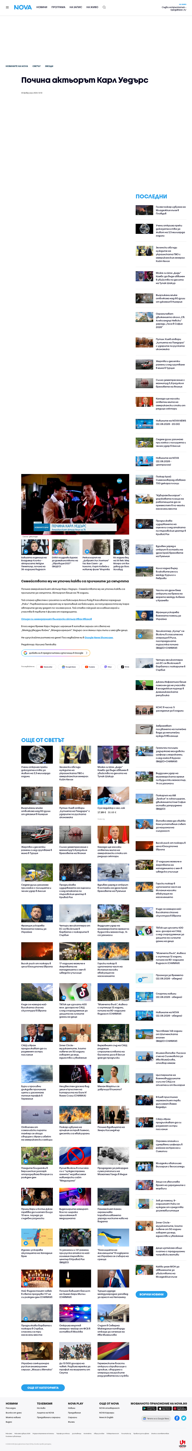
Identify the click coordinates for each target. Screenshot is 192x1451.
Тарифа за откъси (63, 1433)
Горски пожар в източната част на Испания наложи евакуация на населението (110, 969)
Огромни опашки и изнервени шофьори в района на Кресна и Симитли (169, 1146)
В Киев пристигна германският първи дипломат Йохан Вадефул (168, 1102)
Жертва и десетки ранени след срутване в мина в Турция (36, 850)
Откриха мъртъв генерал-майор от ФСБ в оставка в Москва (74, 1328)
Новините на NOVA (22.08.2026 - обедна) (169, 1014)
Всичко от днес (14, 1412)
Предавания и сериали (48, 1417)
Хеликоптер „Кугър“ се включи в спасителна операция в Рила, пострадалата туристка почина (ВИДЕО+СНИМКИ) (170, 639)
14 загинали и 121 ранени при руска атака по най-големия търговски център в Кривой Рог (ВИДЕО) (74, 1256)
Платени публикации (13, 1436)
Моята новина (13, 1417)
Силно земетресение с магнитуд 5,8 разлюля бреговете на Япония (73, 850)
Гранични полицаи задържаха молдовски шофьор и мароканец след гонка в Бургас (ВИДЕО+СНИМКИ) (170, 754)
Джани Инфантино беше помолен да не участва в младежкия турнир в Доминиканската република (171, 688)
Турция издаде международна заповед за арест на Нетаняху (113, 1293)
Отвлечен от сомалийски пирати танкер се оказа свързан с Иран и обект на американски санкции (36, 1133)
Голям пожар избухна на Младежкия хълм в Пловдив (171, 210)
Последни (11, 1408)
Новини (41, 7)
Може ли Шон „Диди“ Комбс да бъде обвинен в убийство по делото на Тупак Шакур (113, 772)
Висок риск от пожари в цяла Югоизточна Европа (37, 965)
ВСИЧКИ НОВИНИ (151, 1294)
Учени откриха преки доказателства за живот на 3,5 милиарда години (35, 772)
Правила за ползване (141, 1433)
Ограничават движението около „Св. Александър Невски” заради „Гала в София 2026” (170, 320)
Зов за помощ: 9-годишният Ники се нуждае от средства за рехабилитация (169, 1205)
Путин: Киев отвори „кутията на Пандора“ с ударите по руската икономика (74, 813)
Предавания (74, 1412)
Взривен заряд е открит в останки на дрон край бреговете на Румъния (113, 887)
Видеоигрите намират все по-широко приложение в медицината (73, 1214)
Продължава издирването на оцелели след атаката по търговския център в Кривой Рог (75, 890)
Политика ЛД (126, 1433)
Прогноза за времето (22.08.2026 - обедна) (169, 977)
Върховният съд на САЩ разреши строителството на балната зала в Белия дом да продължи (112, 1051)
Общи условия (99, 1433)
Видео (9, 1422)
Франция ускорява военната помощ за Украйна (33, 928)
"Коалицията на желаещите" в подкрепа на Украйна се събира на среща (113, 1255)
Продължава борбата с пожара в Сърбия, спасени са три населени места (36, 1330)
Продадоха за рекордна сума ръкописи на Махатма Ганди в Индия (113, 1171)
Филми (71, 1422)
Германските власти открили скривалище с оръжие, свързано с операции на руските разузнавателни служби (113, 1369)
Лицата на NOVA (45, 1412)
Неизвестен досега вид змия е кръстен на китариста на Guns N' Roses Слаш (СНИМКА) (74, 1091)
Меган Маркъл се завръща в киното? (110, 1088)
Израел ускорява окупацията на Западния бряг (36, 1253)
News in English (106, 1417)
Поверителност (113, 1433)
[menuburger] (7, 7)
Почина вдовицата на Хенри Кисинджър (111, 1128)
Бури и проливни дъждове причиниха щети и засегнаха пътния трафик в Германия (33, 1092)
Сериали (72, 1417)
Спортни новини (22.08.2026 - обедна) (169, 995)
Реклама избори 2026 (22, 1433)
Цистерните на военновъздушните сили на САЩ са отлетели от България (170, 1080)
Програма (58, 7)
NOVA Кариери (106, 1412)
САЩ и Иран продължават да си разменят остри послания (34, 1050)
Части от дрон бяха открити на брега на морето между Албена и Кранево (170, 595)
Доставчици (76, 1433)
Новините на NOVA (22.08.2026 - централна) (167, 461)
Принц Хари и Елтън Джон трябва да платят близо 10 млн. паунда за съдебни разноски (37, 1214)
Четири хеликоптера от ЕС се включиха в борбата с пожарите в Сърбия (74, 930)
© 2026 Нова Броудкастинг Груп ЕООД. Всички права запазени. (29, 1444)
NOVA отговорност (109, 1408)
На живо (92, 7)
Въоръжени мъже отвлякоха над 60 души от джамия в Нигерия (35, 811)
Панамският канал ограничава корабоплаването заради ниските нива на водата (113, 1215)
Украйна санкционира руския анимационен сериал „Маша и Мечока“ (37, 1366)
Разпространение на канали (43, 1433)
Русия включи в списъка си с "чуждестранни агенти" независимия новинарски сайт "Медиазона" (74, 1174)
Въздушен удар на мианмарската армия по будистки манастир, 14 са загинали (113, 930)
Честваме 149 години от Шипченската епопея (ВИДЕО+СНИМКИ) (169, 1036)
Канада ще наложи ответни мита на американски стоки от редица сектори (112, 852)
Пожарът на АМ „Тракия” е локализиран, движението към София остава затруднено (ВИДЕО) (171, 802)
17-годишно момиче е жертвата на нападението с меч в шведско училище (72, 968)
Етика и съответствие (160, 1433)
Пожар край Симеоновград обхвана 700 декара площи (171, 480)
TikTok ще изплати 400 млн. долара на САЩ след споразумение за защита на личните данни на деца (73, 1010)
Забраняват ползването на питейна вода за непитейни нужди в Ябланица (171, 730)
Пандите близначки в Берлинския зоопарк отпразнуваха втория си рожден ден (37, 1173)
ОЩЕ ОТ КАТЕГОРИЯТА (43, 1387)
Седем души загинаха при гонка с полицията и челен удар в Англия (36, 887)
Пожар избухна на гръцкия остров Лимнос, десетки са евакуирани (74, 1130)
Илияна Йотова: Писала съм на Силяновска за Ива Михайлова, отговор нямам (171, 1058)
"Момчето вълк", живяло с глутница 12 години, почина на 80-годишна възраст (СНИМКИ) (112, 1009)
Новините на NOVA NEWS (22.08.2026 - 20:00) (171, 422)
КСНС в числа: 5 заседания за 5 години (170, 709)
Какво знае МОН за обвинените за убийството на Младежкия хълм (167, 1271)
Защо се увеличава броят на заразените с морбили (171, 1185)
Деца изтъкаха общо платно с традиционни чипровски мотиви (170, 1251)
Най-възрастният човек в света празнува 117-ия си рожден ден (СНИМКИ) (36, 1293)
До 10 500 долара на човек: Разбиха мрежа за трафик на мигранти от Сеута (74, 1368)
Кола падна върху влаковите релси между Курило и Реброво (167, 573)
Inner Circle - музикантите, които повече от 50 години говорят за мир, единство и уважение (73, 1051)
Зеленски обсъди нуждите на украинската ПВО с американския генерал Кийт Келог (73, 773)
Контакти (88, 1433)
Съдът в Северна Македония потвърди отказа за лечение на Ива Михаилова (111, 1330)
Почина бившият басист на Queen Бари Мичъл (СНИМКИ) (74, 1293)
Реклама (9, 1433)
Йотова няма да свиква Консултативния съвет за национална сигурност (171, 825)
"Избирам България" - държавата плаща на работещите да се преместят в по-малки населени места (170, 502)
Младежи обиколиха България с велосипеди (170, 1165)
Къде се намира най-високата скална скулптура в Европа (34, 1007)
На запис (76, 7)
